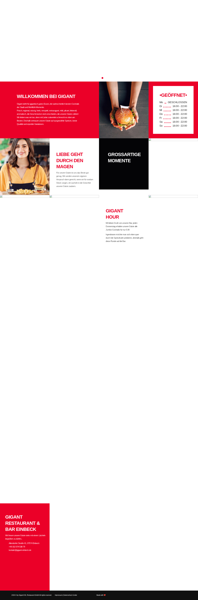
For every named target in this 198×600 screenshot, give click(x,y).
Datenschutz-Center (70, 595)
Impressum (58, 595)
